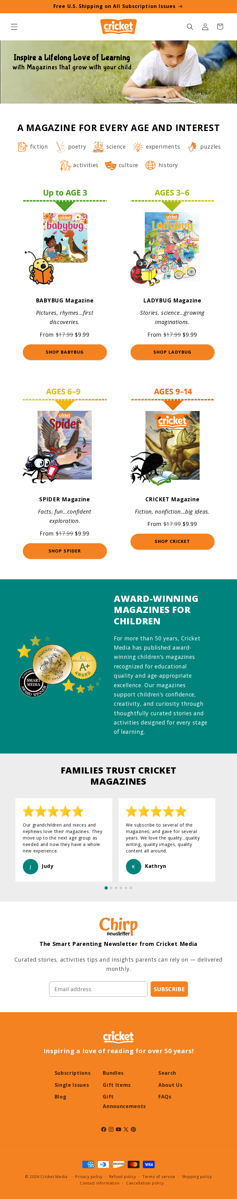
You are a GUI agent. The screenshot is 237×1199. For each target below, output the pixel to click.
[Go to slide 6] (131, 888)
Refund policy (122, 1176)
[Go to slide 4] (121, 888)
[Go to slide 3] (116, 888)
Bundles (113, 1073)
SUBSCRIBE (169, 989)
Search (167, 1073)
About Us (170, 1085)
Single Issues (72, 1085)
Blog (61, 1096)
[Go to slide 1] (106, 888)
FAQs (165, 1096)
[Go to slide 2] (111, 888)
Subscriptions (73, 1073)
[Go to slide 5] (126, 888)
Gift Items (117, 1085)
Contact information (100, 1183)
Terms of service (159, 1176)
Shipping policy (197, 1176)
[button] (14, 26)
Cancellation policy (145, 1183)
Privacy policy (88, 1176)
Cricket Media (54, 1176)
